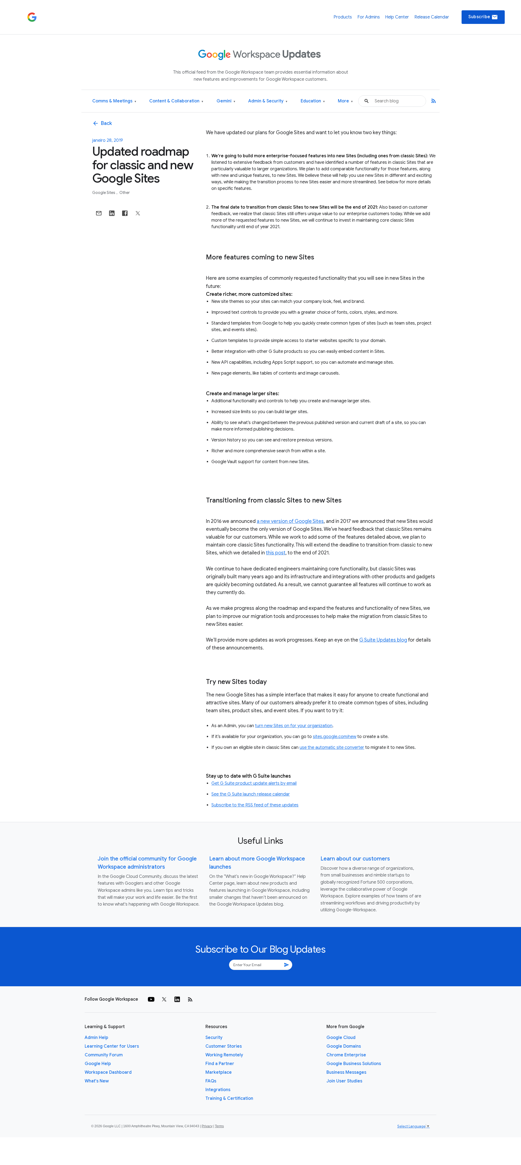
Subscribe (483, 17)
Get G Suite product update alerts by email (254, 783)
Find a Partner (219, 1063)
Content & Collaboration (176, 101)
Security (214, 1037)
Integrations (217, 1089)
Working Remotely (224, 1055)
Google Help (98, 1063)
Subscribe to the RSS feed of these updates (254, 805)
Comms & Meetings (114, 101)
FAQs (210, 1081)
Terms (219, 1126)
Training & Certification (229, 1098)
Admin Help (96, 1037)
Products (342, 17)
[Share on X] (137, 213)
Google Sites (104, 192)
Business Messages (346, 1072)
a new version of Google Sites (290, 521)
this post (275, 553)
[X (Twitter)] (164, 999)
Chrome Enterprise (346, 1055)
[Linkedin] (177, 999)
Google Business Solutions (353, 1063)
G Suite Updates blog (383, 640)
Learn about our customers (355, 858)
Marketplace (218, 1072)
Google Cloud (340, 1037)
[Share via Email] (98, 213)
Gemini (226, 101)
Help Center (397, 17)
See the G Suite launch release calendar (250, 794)
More (345, 101)
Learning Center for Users (112, 1046)
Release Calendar (431, 17)
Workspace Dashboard (108, 1072)
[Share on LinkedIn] (111, 213)
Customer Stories (223, 1046)
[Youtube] (151, 999)
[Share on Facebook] (124, 213)
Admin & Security (267, 101)
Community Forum (104, 1055)
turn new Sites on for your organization (293, 725)
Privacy (207, 1126)
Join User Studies (344, 1081)
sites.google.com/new (334, 736)
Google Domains (343, 1046)
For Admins (368, 17)
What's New (97, 1081)
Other (124, 192)
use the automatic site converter (332, 747)
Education (313, 101)
